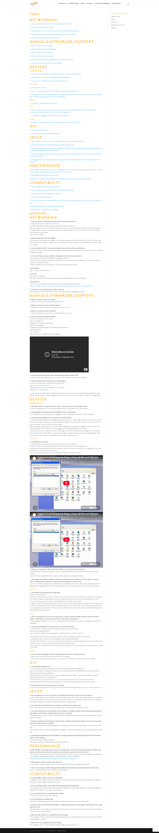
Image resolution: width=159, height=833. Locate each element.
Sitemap (113, 28)
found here (67, 307)
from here (61, 302)
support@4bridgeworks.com (48, 377)
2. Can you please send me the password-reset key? (45, 133)
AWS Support (116, 3)
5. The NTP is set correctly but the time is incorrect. (45, 38)
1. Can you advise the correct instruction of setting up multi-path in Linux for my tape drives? (57, 141)
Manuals (90, 3)
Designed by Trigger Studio (57, 830)
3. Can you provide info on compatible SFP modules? (45, 193)
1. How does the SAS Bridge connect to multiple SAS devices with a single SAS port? (55, 122)
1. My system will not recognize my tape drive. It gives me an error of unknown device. (55, 74)
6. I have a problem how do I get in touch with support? (46, 63)
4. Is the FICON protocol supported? (40, 197)
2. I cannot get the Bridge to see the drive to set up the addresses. (49, 115)
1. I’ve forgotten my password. (39, 130)
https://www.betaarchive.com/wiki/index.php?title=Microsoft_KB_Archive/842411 (53, 758)
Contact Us (62, 3)
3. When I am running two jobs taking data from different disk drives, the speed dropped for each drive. (60, 179)
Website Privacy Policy (117, 25)
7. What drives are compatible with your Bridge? (44, 210)
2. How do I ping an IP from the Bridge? (41, 27)
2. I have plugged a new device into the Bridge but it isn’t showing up (50, 77)
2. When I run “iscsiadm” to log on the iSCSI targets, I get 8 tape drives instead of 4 (54, 91)
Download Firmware (102, 3)
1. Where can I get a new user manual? (41, 46)
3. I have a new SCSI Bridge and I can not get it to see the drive (48, 81)
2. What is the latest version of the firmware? (43, 49)
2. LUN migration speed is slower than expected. (44, 175)
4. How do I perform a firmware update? (42, 56)
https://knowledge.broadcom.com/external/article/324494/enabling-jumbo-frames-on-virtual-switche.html (61, 286)
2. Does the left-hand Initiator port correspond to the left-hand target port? (52, 145)
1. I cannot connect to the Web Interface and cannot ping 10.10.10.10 (50, 24)
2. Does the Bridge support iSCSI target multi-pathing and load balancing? (51, 190)
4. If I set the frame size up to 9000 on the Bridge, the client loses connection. (53, 34)
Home (83, 3)
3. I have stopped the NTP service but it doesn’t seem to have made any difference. (54, 31)
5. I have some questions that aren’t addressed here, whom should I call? (51, 59)
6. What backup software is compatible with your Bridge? (47, 206)
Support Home (73, 3)
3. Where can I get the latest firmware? (41, 52)
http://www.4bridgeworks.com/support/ (53, 387)
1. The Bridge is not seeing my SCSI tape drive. (43, 103)
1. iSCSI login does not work (38, 87)
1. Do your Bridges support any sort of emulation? (45, 186)
